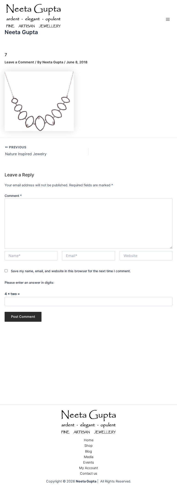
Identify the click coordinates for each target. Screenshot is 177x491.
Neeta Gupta (21, 32)
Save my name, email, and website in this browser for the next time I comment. (71, 271)
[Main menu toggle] (167, 19)
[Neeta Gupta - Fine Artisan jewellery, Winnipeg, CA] (88, 422)
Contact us (88, 473)
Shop (88, 446)
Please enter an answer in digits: (29, 282)
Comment (13, 196)
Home (88, 440)
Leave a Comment (19, 62)
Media (88, 457)
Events (88, 462)
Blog (88, 451)
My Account (88, 468)
